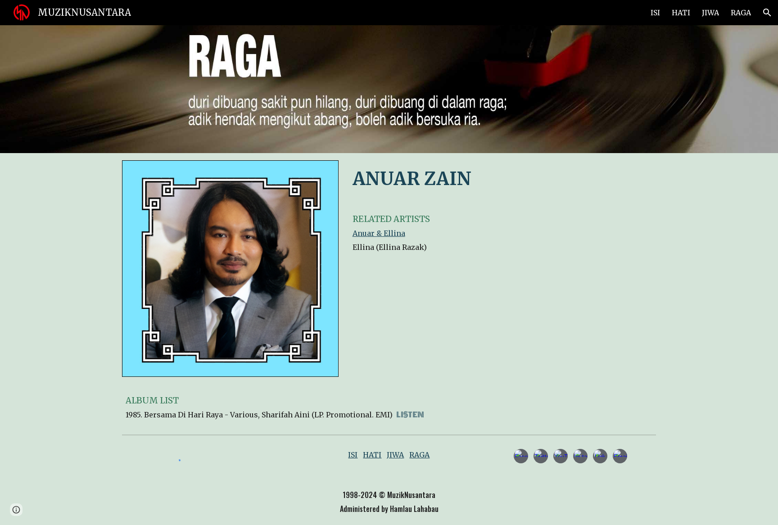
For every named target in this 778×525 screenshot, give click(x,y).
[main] (502, 177)
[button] (767, 12)
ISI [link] (655, 12)
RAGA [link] (741, 12)
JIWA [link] (710, 12)
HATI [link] (681, 12)
